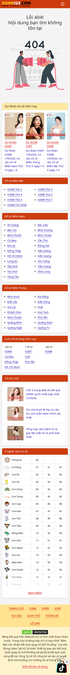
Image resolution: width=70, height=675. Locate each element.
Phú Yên (43, 317)
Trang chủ (16, 608)
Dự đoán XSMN (10, 144)
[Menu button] (63, 4)
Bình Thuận (45, 235)
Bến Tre (12, 230)
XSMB (48, 351)
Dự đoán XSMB (53, 144)
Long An (12, 261)
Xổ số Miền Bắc (14, 180)
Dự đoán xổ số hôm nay (21, 106)
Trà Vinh (12, 271)
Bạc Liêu (43, 225)
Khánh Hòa (14, 312)
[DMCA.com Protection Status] (35, 632)
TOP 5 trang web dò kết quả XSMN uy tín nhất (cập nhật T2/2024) (43, 394)
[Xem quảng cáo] (62, 667)
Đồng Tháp (14, 250)
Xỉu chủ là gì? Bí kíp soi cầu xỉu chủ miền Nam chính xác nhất (43, 413)
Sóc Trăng (44, 261)
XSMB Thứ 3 (45, 189)
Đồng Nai (43, 245)
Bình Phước (14, 235)
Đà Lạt (11, 245)
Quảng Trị (44, 327)
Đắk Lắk (12, 301)
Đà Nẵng (43, 296)
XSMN (8, 351)
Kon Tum (43, 312)
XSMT (28, 351)
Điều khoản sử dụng (35, 666)
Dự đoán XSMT (32, 144)
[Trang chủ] (16, 4)
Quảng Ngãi (14, 327)
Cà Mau (12, 240)
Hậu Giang (44, 250)
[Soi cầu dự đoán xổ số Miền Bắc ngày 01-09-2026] (56, 126)
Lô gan (35, 623)
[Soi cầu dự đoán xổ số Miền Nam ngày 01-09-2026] (14, 126)
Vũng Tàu (13, 276)
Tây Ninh (12, 266)
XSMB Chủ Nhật (17, 205)
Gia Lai (11, 307)
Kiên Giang (44, 256)
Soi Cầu (16, 615)
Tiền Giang (44, 266)
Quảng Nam (45, 322)
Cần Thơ (43, 240)
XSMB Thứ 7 (45, 199)
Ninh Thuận (14, 317)
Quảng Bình (14, 322)
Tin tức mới (12, 378)
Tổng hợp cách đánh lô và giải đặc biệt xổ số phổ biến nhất (43, 433)
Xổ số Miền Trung (15, 288)
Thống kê (52, 615)
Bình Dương (45, 230)
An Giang (13, 225)
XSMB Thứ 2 (14, 189)
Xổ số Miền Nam (15, 216)
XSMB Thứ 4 (14, 194)
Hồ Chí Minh (15, 256)
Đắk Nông (44, 301)
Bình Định (13, 296)
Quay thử (33, 615)
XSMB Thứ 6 (14, 199)
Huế (40, 307)
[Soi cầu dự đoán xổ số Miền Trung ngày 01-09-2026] (35, 126)
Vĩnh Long (44, 271)
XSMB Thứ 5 (45, 194)
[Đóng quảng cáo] (67, 662)
